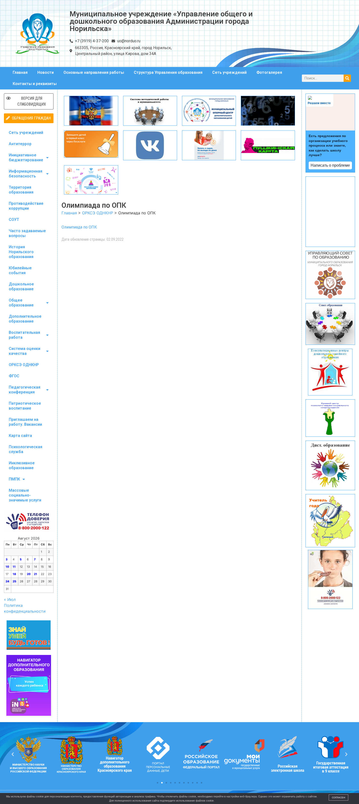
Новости (45, 72)
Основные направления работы (93, 72)
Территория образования (21, 190)
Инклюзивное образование (22, 465)
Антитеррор (20, 143)
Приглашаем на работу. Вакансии (25, 422)
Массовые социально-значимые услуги (25, 495)
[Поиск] (347, 78)
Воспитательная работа (24, 335)
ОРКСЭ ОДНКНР (24, 364)
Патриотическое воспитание (25, 406)
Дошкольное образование (21, 286)
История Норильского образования (21, 252)
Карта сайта (20, 435)
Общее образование (21, 302)
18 (14, 574)
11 (14, 566)
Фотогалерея (269, 72)
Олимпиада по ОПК (79, 227)
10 (7, 566)
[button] (157, 782)
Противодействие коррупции (26, 206)
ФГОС (14, 376)
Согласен (338, 797)
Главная (20, 72)
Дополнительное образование (25, 319)
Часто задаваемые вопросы (27, 233)
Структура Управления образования (168, 72)
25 (14, 581)
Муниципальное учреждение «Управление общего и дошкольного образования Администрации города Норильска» (161, 21)
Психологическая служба (25, 449)
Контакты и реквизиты (35, 83)
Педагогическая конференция (24, 389)
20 (29, 574)
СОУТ (14, 219)
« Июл (10, 599)
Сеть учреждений (229, 72)
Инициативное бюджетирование (26, 157)
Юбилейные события (20, 270)
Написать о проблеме (330, 165)
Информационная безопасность (25, 173)
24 (7, 581)
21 (35, 574)
